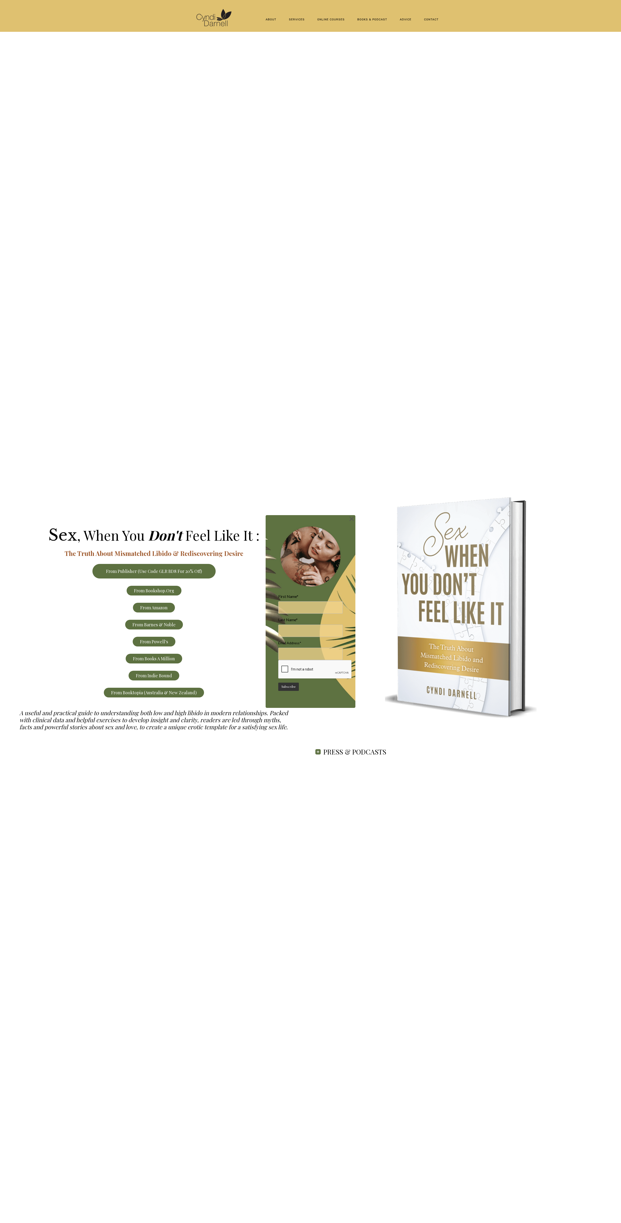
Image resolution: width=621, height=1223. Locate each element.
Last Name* (288, 619)
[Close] (351, 519)
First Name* (288, 596)
